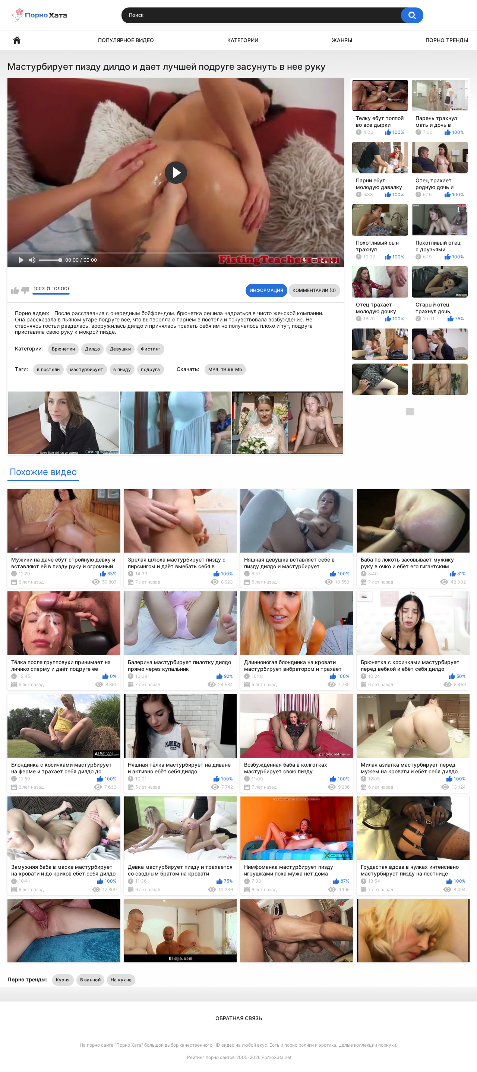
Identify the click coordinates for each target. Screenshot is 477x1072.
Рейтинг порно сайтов (211, 1057)
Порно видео (16, 40)
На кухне (121, 980)
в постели (48, 369)
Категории (242, 40)
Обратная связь (238, 1018)
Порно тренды (447, 40)
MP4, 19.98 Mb (225, 369)
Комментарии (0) (314, 290)
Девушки (120, 349)
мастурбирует (87, 369)
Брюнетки (63, 349)
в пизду (122, 369)
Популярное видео (126, 40)
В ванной (90, 980)
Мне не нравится (25, 290)
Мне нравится (15, 290)
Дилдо (92, 349)
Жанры (342, 40)
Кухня (63, 980)
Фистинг (151, 349)
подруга (150, 369)
